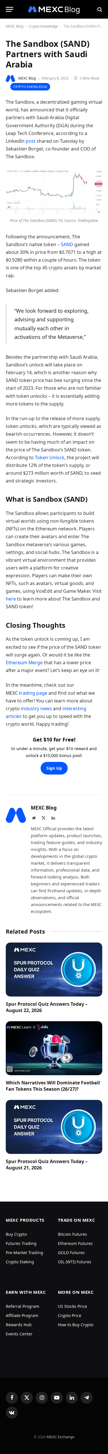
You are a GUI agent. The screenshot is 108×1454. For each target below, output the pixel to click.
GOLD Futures (71, 1252)
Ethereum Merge (24, 662)
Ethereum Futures (75, 1243)
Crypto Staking (20, 1261)
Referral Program (22, 1306)
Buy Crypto (16, 1234)
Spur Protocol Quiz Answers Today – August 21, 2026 (47, 1164)
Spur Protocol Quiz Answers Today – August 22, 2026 (47, 1007)
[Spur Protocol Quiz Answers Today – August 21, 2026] (54, 1127)
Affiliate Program (22, 1315)
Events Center (19, 1334)
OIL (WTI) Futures (74, 1261)
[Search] (99, 9)
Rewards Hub (19, 1324)
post (30, 141)
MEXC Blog (14, 26)
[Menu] (9, 9)
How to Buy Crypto (75, 1324)
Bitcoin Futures (72, 1234)
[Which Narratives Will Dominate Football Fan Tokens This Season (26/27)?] (54, 1048)
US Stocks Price (72, 1306)
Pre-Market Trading (24, 1252)
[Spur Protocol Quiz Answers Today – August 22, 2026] (54, 970)
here (11, 599)
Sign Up (54, 768)
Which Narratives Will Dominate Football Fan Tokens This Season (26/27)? (53, 1086)
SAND (67, 244)
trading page (33, 693)
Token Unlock (50, 457)
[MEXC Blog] (54, 9)
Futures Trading (21, 1243)
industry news (36, 708)
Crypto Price (69, 1315)
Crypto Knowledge (43, 26)
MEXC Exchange (60, 1436)
